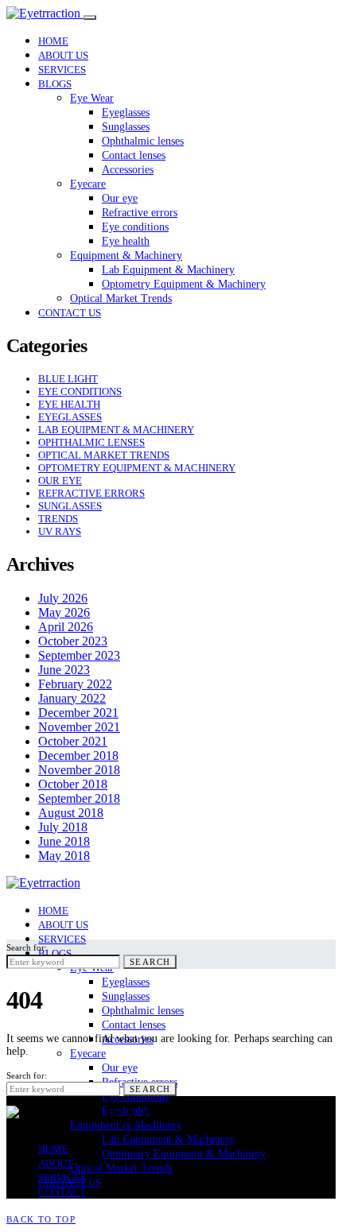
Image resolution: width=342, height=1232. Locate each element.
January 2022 (72, 698)
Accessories (128, 170)
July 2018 (62, 827)
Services (62, 70)
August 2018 (70, 812)
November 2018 (79, 770)
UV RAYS (59, 531)
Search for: (26, 947)
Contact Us (69, 313)
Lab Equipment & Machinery (168, 270)
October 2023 (72, 641)
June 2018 (64, 841)
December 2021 (78, 712)
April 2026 (65, 626)
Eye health (126, 241)
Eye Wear (92, 98)
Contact (62, 1192)
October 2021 (72, 741)
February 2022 (75, 684)
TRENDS (58, 519)
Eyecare (88, 184)
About (55, 1163)
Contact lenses (133, 155)
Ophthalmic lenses (143, 141)
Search (150, 962)
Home (53, 41)
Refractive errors (139, 213)
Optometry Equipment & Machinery (184, 284)
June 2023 (64, 669)
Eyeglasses (126, 112)
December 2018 (78, 755)
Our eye (120, 198)
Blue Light (68, 379)
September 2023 (79, 655)
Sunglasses (126, 127)
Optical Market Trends (121, 298)
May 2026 (64, 612)
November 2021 (79, 727)
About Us (63, 55)
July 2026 (62, 598)
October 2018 (72, 784)
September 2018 (79, 798)
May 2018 (64, 855)
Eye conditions (135, 227)
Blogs (55, 84)
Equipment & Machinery (126, 256)
